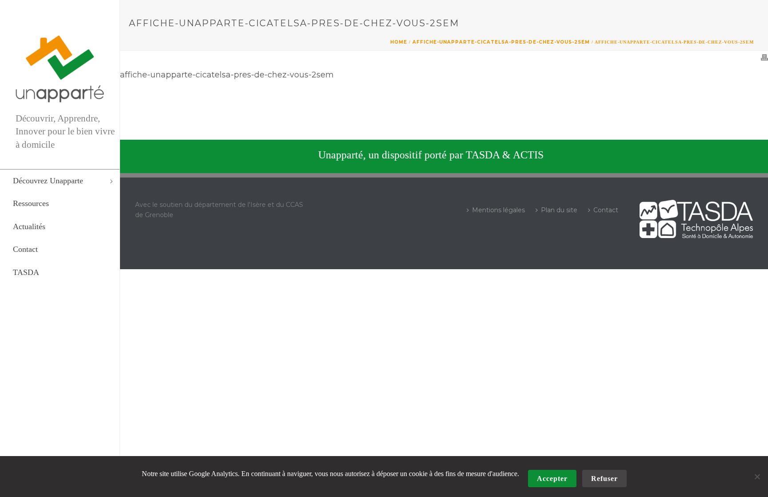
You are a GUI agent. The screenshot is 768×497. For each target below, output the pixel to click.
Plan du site (559, 210)
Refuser (604, 478)
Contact (605, 210)
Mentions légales (498, 210)
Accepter (552, 478)
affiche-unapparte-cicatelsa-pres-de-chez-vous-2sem (501, 42)
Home (398, 42)
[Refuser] (756, 476)
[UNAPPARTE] (60, 69)
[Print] (764, 57)
